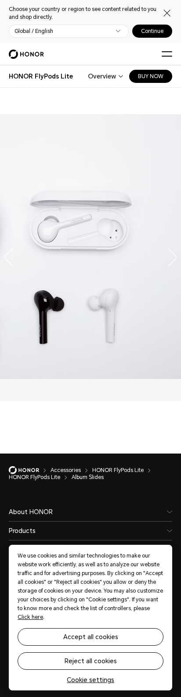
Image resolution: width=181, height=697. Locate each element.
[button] (6, 255)
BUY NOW (150, 76)
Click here (30, 617)
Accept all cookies (90, 636)
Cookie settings (90, 679)
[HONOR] (30, 470)
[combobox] (41, 76)
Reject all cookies (91, 661)
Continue (152, 31)
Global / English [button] (33, 31)
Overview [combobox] (102, 76)
